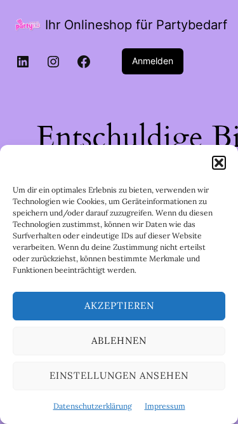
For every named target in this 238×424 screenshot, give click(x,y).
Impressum (165, 406)
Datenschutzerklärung (92, 406)
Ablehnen (119, 340)
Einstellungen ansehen (119, 375)
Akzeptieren (119, 305)
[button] (219, 162)
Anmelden (152, 60)
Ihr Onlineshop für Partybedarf (136, 24)
